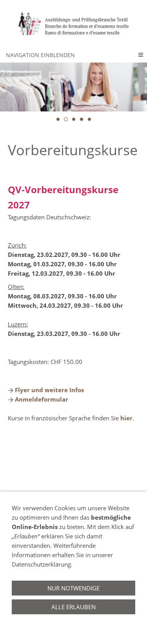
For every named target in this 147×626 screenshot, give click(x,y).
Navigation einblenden (40, 55)
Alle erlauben (73, 607)
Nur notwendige (73, 588)
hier (126, 418)
